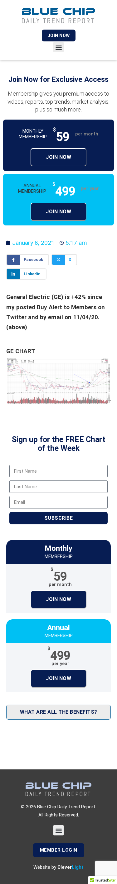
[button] (58, 47)
